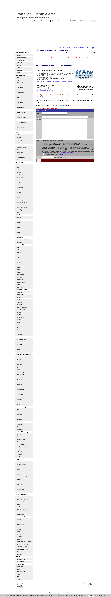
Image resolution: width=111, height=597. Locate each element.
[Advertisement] (54, 6)
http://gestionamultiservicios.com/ (45, 90)
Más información (100, 595)
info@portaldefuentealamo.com (67, 152)
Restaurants (45, 21)
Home (18, 21)
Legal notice (75, 592)
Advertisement (63, 21)
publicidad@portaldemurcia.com (46, 97)
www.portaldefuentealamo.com (55, 594)
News (53, 21)
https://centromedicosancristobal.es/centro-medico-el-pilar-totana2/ (54, 81)
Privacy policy (66, 592)
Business (26, 21)
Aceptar (90, 595)
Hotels (34, 21)
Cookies (81, 592)
